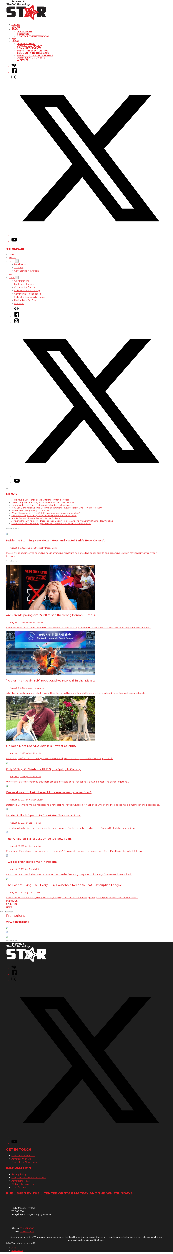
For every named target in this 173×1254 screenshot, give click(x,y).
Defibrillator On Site (31, 57)
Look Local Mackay (30, 46)
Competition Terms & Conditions (28, 1177)
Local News (24, 31)
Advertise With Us (21, 1159)
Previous (12, 901)
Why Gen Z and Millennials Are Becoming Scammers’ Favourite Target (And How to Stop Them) (56, 508)
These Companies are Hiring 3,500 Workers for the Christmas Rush (42, 502)
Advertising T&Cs (20, 1181)
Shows (16, 27)
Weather (22, 60)
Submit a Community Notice (35, 55)
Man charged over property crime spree (30, 510)
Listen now (13, 249)
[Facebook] (14, 72)
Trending (23, 34)
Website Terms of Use (23, 1184)
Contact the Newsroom (33, 36)
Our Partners (26, 43)
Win (13, 39)
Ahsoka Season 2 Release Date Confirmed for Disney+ (37, 518)
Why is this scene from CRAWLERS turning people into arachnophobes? (45, 513)
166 (16, 904)
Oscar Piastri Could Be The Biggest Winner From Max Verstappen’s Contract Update (51, 523)
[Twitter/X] (89, 235)
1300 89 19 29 (27, 1231)
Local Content (19, 1187)
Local (15, 41)
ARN (13, 1248)
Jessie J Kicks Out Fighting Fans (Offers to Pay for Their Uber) (40, 500)
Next (9, 907)
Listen (15, 24)
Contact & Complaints (23, 1155)
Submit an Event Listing (32, 50)
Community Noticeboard (33, 53)
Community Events (29, 48)
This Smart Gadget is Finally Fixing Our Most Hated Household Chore (43, 515)
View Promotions (17, 922)
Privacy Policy (18, 1174)
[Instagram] (13, 79)
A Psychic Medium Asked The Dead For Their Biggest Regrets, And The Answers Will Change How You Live (62, 521)
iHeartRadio (17, 1250)
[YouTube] (14, 241)
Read (14, 29)
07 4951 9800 (27, 1228)
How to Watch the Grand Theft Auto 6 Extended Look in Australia (42, 505)
